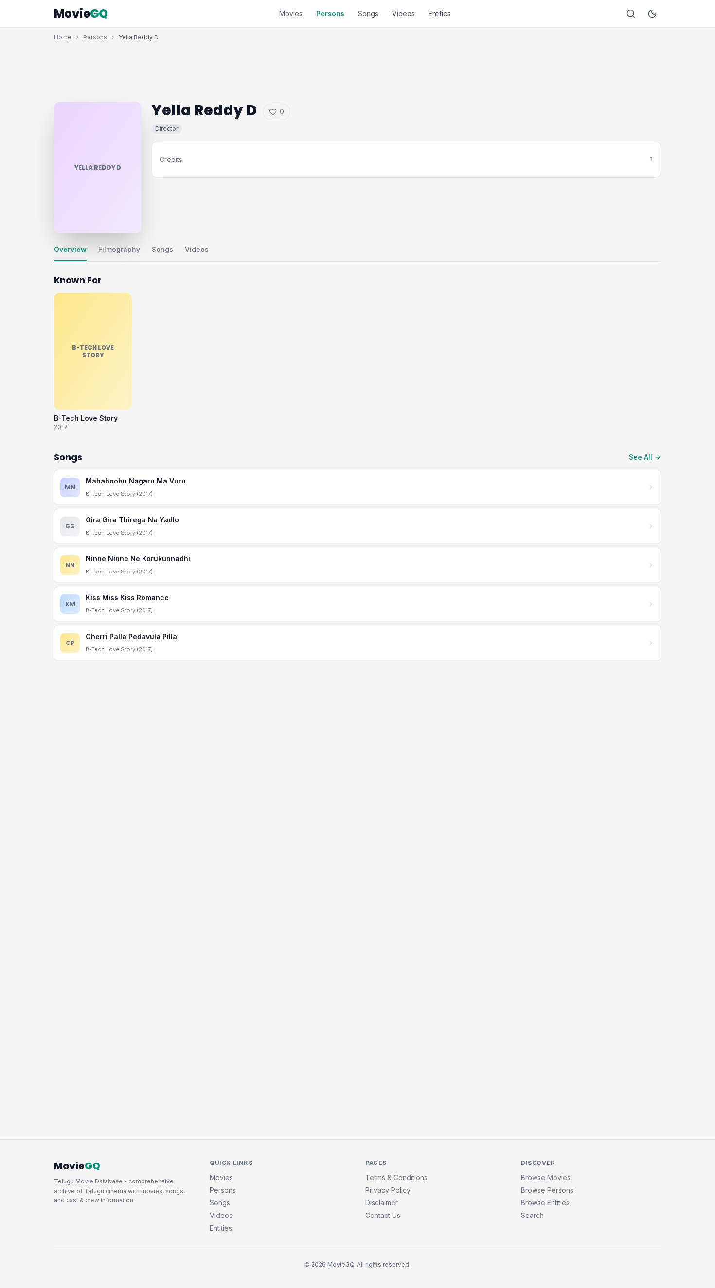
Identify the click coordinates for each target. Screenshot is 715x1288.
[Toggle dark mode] (652, 13)
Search (532, 1215)
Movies (291, 13)
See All (640, 457)
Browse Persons (547, 1190)
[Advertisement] (357, 69)
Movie (81, 13)
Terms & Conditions (396, 1177)
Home (63, 37)
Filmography (119, 249)
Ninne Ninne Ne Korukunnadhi (138, 559)
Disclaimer (381, 1203)
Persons (330, 13)
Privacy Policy (388, 1190)
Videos (403, 13)
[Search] (631, 13)
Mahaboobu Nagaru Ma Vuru (136, 481)
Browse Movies (546, 1177)
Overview (70, 249)
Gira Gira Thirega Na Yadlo (132, 520)
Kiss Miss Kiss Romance (127, 597)
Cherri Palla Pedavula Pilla (131, 636)
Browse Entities (545, 1203)
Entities (440, 13)
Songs (368, 13)
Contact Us (382, 1215)
